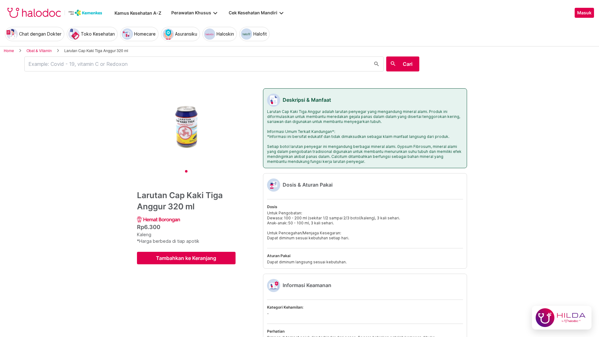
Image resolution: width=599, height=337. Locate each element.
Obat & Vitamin (39, 50)
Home (9, 50)
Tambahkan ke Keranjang (186, 258)
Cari (407, 64)
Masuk (584, 12)
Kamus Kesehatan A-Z (137, 13)
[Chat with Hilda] (562, 318)
